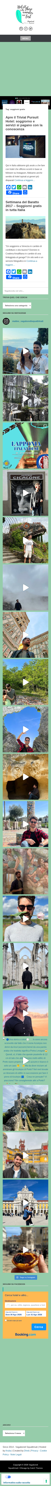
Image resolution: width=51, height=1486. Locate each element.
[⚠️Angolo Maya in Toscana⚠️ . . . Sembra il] (25, 777)
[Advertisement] (25, 69)
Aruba (8, 1451)
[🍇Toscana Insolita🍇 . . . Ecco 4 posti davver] (25, 398)
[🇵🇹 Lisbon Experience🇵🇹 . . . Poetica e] (25, 1202)
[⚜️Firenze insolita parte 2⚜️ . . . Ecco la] (25, 493)
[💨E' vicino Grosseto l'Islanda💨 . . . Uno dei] (25, 587)
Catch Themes (36, 1468)
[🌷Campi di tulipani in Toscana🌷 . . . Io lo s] (25, 919)
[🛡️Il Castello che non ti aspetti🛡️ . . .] (25, 1108)
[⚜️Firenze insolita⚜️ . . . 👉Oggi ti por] (25, 540)
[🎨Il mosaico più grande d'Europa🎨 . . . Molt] (25, 824)
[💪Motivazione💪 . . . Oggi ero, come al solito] (25, 966)
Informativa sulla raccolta (16, 1482)
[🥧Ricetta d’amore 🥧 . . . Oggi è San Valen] (25, 1250)
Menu (25, 38)
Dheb (26, 1451)
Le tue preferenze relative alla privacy (28, 1476)
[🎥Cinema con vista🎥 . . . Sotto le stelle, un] (25, 351)
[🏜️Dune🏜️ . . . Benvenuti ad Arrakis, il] (25, 1013)
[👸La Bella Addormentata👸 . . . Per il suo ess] (25, 871)
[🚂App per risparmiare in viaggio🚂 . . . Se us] (25, 635)
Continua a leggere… (24, 180)
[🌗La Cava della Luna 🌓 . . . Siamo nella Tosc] (25, 729)
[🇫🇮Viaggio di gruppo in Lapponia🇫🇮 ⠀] (25, 446)
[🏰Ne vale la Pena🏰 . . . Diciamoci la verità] (25, 1155)
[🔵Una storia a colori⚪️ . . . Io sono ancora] (25, 1061)
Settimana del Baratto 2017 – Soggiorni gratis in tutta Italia (24, 206)
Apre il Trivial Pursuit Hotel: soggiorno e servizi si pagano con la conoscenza (24, 123)
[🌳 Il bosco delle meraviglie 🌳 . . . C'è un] (25, 682)
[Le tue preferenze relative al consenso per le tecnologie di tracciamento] (46, 1481)
